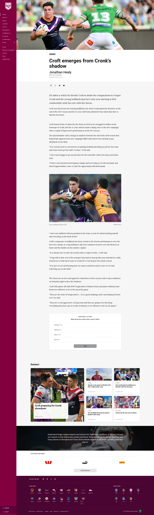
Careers (46, 511)
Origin (4, 47)
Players (5, 36)
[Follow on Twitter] (51, 479)
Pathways (6, 30)
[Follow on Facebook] (47, 479)
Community (6, 33)
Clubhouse (6, 39)
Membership (6, 59)
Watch (4, 17)
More (4, 42)
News (4, 14)
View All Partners (85, 470)
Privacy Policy (39, 511)
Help (51, 511)
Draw (4, 20)
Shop (3, 56)
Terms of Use (32, 511)
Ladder (5, 23)
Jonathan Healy (60, 72)
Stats (4, 27)
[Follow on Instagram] (55, 479)
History (4, 53)
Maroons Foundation (8, 50)
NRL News (52, 54)
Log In (7, 512)
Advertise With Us (64, 511)
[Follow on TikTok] (43, 479)
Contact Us (56, 511)
